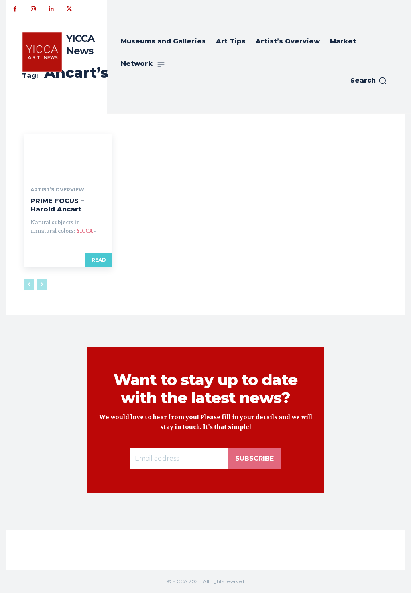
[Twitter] (69, 9)
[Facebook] (15, 9)
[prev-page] (29, 284)
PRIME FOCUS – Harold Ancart (57, 205)
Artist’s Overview (57, 189)
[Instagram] (33, 9)
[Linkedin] (51, 9)
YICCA (84, 230)
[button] (368, 80)
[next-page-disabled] (42, 284)
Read (99, 260)
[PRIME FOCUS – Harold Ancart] (68, 155)
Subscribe (254, 458)
